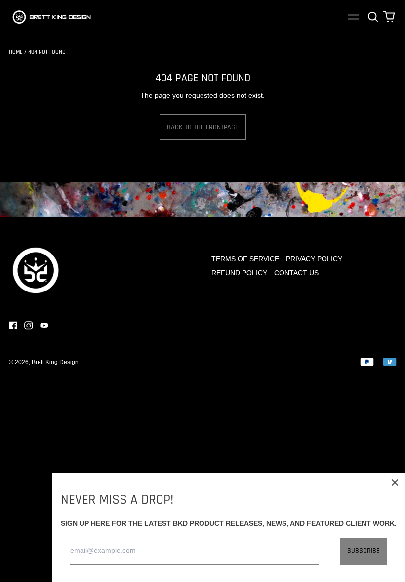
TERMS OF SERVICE (245, 259)
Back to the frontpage (203, 127)
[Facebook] (13, 325)
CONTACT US (296, 273)
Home (16, 52)
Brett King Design (55, 362)
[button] (373, 17)
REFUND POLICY (239, 273)
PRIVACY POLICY (314, 259)
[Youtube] (44, 325)
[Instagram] (28, 325)
